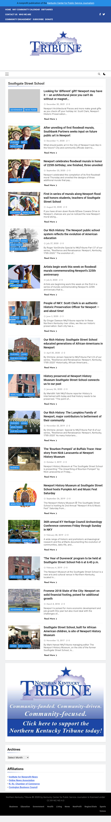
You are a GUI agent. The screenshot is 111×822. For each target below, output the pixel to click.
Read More (49, 119)
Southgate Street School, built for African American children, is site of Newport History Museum (72, 631)
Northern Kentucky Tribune (18, 797)
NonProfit (29, 394)
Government (16, 110)
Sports (103, 806)
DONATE (49, 19)
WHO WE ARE (25, 14)
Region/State (91, 806)
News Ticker (30, 110)
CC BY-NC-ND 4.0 (55, 800)
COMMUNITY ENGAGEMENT (18, 19)
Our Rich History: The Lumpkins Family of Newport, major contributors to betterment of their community (72, 416)
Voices (103, 811)
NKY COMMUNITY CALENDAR (26, 9)
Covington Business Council (23, 787)
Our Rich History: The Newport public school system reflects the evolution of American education (72, 234)
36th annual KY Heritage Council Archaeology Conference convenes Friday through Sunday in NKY (73, 525)
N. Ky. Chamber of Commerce (24, 783)
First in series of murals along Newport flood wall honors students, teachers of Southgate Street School (72, 197)
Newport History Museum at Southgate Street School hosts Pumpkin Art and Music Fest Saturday (73, 489)
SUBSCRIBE (38, 19)
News (23, 142)
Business (14, 467)
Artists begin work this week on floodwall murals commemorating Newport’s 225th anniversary (70, 270)
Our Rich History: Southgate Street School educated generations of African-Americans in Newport (73, 343)
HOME (8, 9)
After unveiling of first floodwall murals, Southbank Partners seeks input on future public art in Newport (70, 131)
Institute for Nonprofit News (23, 777)
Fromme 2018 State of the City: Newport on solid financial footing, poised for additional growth (71, 594)
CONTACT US (11, 14)
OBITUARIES (47, 9)
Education (15, 212)
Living (13, 180)
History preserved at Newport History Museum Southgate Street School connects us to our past (71, 380)
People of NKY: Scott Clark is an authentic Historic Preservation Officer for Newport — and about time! (71, 307)
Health (50, 806)
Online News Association (22, 780)
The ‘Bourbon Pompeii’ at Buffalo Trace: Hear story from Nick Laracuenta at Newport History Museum (72, 452)
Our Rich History (18, 249)
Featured (15, 142)
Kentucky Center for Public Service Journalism (70, 3)
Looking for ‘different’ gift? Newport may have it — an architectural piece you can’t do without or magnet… (73, 95)
